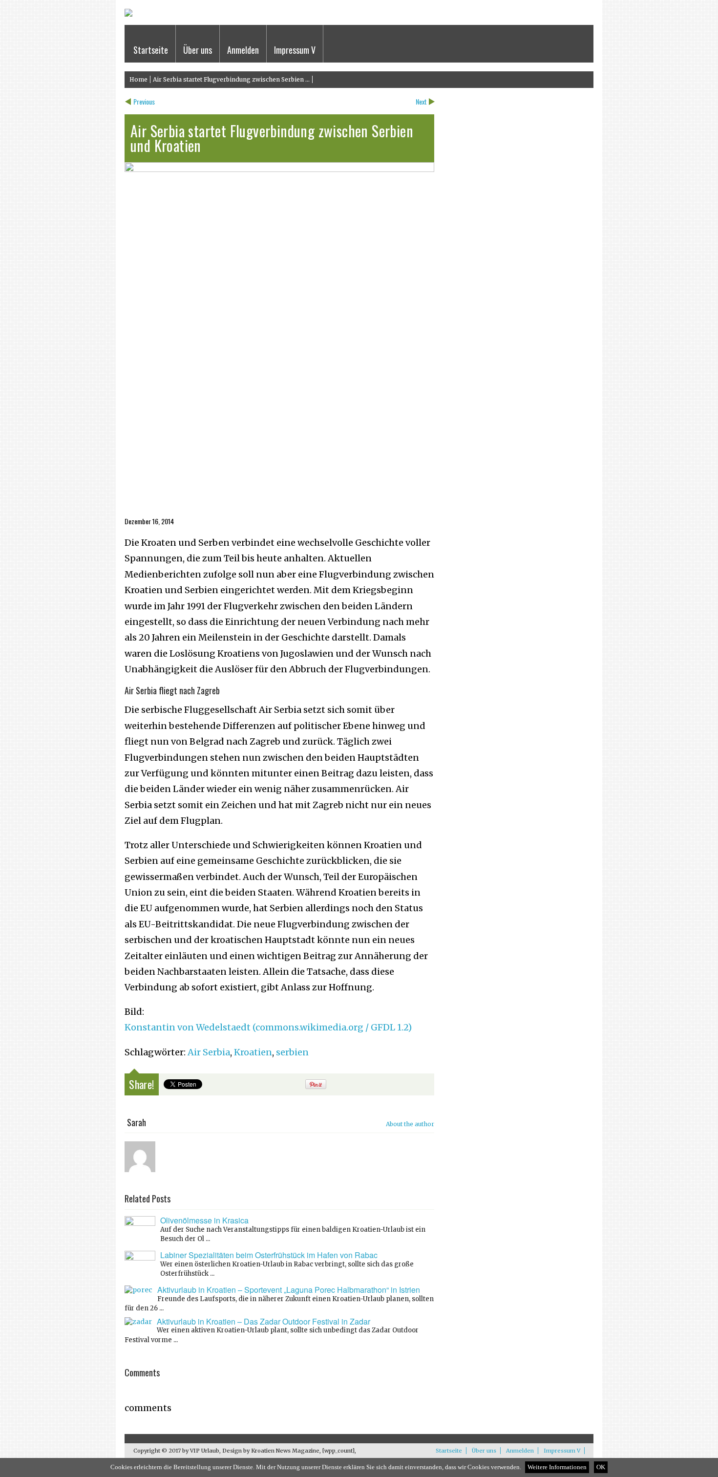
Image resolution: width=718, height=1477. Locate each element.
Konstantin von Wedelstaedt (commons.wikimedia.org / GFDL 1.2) (268, 1027)
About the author (410, 1124)
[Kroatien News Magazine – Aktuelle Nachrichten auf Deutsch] (128, 14)
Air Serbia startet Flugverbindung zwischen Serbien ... (231, 79)
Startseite (150, 49)
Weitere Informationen (557, 1467)
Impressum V (295, 49)
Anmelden (243, 49)
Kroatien (253, 1052)
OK (600, 1467)
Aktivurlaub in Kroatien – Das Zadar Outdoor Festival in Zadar (263, 1321)
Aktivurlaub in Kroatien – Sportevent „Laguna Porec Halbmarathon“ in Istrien (288, 1289)
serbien (292, 1052)
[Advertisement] (80, 219)
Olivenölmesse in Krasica (204, 1220)
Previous (144, 101)
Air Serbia (209, 1052)
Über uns (197, 49)
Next (421, 101)
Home (138, 79)
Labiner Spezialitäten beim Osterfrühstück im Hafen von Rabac (269, 1255)
